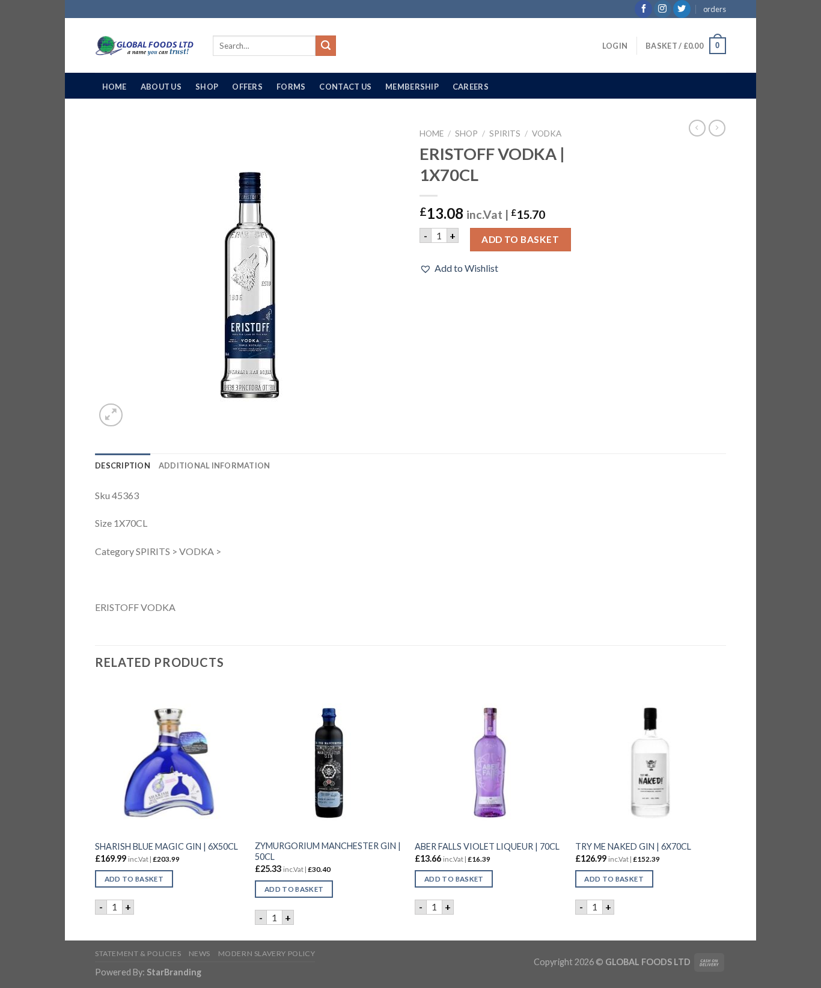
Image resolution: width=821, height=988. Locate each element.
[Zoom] (111, 415)
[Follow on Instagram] (662, 9)
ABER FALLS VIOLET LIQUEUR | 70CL (487, 846)
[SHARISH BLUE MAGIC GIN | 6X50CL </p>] (169, 758)
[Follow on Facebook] (643, 9)
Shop (206, 86)
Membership (412, 86)
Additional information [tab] (214, 465)
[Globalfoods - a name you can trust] (145, 45)
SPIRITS (504, 133)
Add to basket (520, 239)
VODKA (546, 133)
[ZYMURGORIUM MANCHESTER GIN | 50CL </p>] (329, 758)
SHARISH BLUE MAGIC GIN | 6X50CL (166, 846)
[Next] (722, 811)
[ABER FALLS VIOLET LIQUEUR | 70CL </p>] (489, 758)
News (199, 953)
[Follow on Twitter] (682, 9)
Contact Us (345, 86)
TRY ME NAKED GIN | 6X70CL (633, 846)
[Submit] (326, 45)
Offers (247, 86)
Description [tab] (122, 465)
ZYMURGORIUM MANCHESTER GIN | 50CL (328, 851)
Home (114, 86)
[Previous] (96, 811)
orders (714, 9)
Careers (471, 86)
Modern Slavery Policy (267, 953)
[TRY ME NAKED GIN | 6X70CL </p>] (649, 758)
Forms (290, 86)
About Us (161, 86)
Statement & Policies (138, 953)
